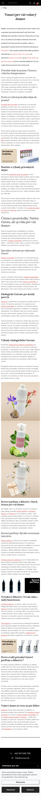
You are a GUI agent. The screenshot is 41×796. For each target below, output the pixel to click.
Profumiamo (5, 50)
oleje (2, 140)
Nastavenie (20, 782)
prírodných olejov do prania (20, 54)
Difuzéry (4, 609)
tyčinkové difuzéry (7, 61)
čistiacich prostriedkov (31, 277)
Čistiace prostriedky (15, 241)
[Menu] (3, 3)
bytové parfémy (32, 58)
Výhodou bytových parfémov (11, 560)
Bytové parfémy (6, 541)
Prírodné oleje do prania (9, 104)
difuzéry (24, 717)
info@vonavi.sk (22, 757)
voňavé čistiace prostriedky (26, 715)
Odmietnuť (10, 790)
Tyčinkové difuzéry (7, 604)
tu (26, 777)
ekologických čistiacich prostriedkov (21, 345)
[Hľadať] (30, 3)
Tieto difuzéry (6, 623)
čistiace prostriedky (15, 58)
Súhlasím (30, 790)
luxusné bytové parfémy (11, 717)
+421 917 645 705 (22, 753)
